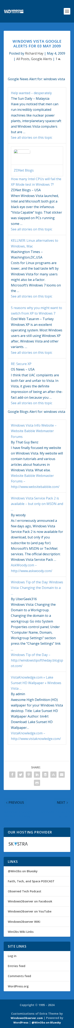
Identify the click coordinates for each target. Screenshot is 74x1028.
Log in (12, 956)
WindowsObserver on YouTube (29, 911)
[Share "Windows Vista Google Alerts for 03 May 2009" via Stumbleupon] (53, 774)
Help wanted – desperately (31, 93)
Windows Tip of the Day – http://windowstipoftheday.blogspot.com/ (37, 660)
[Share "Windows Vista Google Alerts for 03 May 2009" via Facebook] (12, 774)
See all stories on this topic (31, 137)
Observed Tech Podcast (24, 891)
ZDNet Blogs (24, 170)
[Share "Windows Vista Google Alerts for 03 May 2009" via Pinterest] (29, 774)
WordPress (20, 1022)
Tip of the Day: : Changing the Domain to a (37, 587)
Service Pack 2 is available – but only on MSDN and (37, 504)
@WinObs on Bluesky (23, 871)
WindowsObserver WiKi (24, 922)
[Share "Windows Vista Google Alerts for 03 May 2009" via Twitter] (20, 774)
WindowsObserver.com (27, 1018)
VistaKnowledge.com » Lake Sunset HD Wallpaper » (36, 683)
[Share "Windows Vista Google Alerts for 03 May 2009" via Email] (62, 774)
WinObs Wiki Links (21, 932)
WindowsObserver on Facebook (30, 901)
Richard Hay (34, 53)
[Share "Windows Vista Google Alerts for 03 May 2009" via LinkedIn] (37, 774)
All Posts (22, 59)
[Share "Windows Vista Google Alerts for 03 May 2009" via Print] (37, 783)
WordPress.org (18, 986)
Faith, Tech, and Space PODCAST (31, 881)
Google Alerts (41, 59)
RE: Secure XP (21, 364)
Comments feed (19, 976)
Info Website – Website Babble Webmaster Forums (34, 431)
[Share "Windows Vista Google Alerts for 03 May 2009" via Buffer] (45, 774)
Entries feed (16, 966)
